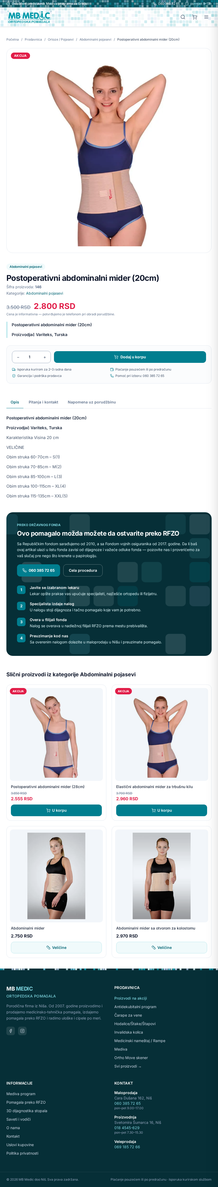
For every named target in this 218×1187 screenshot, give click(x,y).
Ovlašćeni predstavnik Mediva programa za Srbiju (49, 4)
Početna (12, 39)
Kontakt (13, 1136)
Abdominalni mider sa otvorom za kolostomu (155, 928)
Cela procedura (83, 570)
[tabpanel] (109, 453)
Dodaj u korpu (133, 357)
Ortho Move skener (131, 1057)
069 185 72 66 (127, 1147)
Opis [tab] (15, 402)
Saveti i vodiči (18, 1119)
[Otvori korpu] (194, 17)
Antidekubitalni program (135, 1006)
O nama (13, 1127)
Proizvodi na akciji (130, 998)
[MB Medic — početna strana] (29, 17)
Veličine (59, 947)
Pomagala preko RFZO (26, 1102)
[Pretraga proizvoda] (183, 17)
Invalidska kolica (128, 1032)
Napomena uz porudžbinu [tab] (92, 402)
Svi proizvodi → (128, 1066)
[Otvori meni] (206, 17)
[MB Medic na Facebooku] (10, 1031)
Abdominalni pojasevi (95, 39)
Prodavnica (33, 39)
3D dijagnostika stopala (26, 1110)
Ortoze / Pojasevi (61, 39)
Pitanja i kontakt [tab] (43, 402)
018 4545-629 (127, 1127)
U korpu (59, 810)
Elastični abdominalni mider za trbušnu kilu (154, 786)
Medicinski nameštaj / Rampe (139, 1040)
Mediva (120, 1049)
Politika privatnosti (22, 1153)
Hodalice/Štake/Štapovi (135, 1023)
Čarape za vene (128, 1015)
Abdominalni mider (27, 928)
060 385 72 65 (169, 4)
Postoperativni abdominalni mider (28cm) (48, 786)
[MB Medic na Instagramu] (22, 1031)
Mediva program (20, 1093)
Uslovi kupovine (20, 1144)
